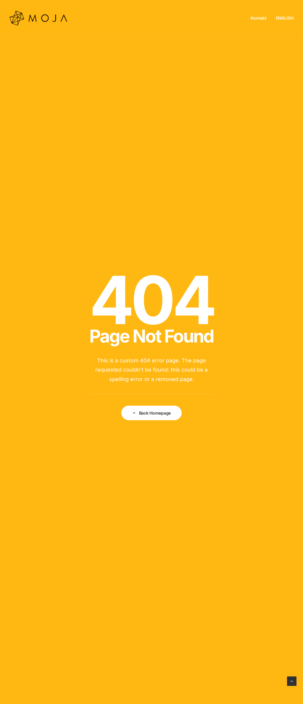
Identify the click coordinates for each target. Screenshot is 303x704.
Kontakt (258, 17)
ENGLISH (285, 17)
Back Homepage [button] (155, 412)
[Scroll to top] (291, 681)
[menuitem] (260, 18)
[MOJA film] (38, 18)
